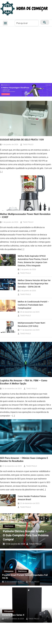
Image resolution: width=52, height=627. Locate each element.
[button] (5, 23)
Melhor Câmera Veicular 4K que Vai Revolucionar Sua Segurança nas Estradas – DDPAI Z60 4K (34, 283)
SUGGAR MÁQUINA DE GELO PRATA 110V (22, 139)
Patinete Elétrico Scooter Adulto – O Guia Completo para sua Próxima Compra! (26, 535)
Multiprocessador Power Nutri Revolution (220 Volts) (31, 324)
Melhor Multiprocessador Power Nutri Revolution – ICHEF (25, 216)
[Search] (44, 22)
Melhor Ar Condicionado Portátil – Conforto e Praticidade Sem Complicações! (33, 305)
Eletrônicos (9, 526)
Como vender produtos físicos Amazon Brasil (32, 498)
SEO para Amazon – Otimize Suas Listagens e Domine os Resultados (24, 459)
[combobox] (27, 23)
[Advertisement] (26, 55)
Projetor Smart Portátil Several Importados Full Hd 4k (25, 576)
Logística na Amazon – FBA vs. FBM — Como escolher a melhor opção (23, 382)
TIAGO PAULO (28, 145)
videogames (8, 571)
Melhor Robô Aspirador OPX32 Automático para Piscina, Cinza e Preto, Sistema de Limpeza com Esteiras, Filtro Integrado (33, 261)
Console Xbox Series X (13, 615)
